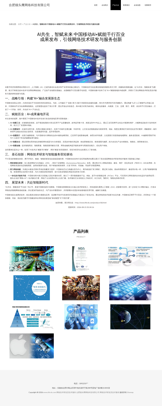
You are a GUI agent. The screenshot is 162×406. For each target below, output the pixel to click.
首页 (95, 5)
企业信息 (137, 5)
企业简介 (105, 5)
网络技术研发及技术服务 (66, 392)
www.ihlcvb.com (49, 392)
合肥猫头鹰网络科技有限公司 (29, 5)
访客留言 (148, 5)
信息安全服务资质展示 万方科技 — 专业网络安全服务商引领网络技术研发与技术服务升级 (81, 259)
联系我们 (126, 5)
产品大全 (115, 5)
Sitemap (130, 392)
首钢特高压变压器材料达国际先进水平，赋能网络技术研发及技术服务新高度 (31, 259)
